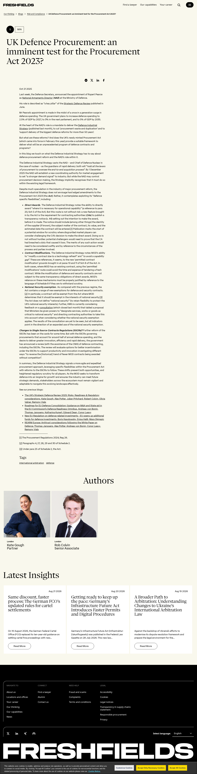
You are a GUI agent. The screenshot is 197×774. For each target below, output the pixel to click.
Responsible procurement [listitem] (113, 714)
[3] (101, 297)
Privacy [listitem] (103, 719)
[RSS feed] (34, 733)
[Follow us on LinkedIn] (16, 733)
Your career (166, 4)
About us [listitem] (11, 692)
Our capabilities (148, 4)
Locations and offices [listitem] (17, 697)
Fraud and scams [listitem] (77, 692)
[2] (26, 294)
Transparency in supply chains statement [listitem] (115, 708)
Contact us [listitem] (43, 702)
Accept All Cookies (178, 768)
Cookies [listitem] (104, 697)
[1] (71, 229)
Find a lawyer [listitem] (44, 692)
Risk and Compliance (36, 14)
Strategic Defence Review (77, 103)
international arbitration (31, 462)
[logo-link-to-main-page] (18, 5)
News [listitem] (9, 716)
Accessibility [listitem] (106, 692)
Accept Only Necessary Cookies (151, 768)
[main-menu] (190, 5)
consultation (46, 307)
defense (50, 462)
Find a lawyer (130, 4)
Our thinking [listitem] (13, 706)
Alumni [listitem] (41, 697)
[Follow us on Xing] (25, 733)
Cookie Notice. (94, 771)
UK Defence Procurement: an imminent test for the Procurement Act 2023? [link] (82, 14)
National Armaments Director (37, 98)
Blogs (20, 14)
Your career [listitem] (12, 702)
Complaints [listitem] (75, 697)
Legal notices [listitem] (106, 702)
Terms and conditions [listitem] (80, 702)
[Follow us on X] (8, 733)
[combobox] (183, 733)
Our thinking (9, 14)
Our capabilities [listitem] (15, 711)
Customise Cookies (124, 768)
